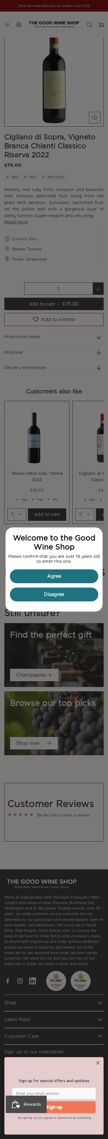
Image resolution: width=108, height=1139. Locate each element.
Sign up (54, 1107)
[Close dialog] (98, 1063)
